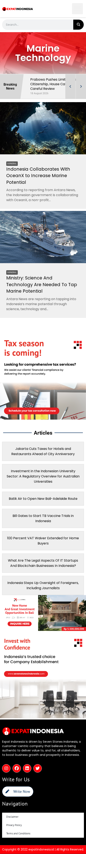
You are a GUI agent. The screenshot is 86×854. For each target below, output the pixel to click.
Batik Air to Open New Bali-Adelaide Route (43, 503)
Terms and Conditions (18, 838)
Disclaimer (12, 821)
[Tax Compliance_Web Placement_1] (43, 423)
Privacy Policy (14, 829)
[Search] (78, 25)
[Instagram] (6, 773)
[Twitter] (37, 773)
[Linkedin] (27, 773)
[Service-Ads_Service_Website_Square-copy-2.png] (43, 721)
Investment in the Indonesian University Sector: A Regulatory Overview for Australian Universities (43, 481)
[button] (77, 8)
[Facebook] (17, 773)
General (12, 168)
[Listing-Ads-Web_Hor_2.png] (43, 634)
